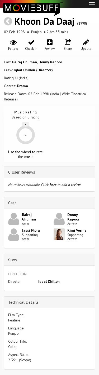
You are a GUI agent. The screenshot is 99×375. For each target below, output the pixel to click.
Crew (12, 259)
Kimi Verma (77, 230)
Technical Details (23, 302)
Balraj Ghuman (24, 62)
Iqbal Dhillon (49, 281)
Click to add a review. (61, 184)
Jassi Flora (31, 230)
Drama (22, 85)
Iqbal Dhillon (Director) (33, 70)
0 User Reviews (21, 172)
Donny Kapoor (50, 62)
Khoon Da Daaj (45, 21)
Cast (12, 202)
